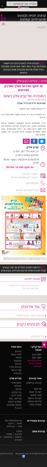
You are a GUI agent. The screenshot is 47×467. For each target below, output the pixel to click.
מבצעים (22, 15)
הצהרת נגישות (35, 398)
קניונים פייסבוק (6, 453)
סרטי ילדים (16, 395)
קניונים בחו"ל (15, 366)
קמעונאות (8, 436)
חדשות (41, 23)
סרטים (18, 389)
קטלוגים (25, 19)
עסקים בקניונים (18, 432)
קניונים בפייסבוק (34, 382)
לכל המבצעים (37, 336)
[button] (2, 6)
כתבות (32, 23)
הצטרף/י (3, 22)
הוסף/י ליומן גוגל (29, 173)
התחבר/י (3, 27)
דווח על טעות (35, 391)
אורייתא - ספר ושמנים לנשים (14, 400)
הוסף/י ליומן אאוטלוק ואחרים (24, 177)
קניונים (41, 15)
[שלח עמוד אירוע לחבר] (26, 141)
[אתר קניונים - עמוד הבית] (44, 347)
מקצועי (41, 27)
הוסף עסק (37, 357)
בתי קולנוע (16, 392)
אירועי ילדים (38, 19)
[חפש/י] (10, 3)
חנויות (32, 15)
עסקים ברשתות (14, 435)
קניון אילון (11, 426)
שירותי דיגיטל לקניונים (35, 365)
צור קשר (38, 388)
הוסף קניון (37, 354)
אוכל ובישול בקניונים (16, 371)
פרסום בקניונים (35, 360)
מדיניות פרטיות (35, 401)
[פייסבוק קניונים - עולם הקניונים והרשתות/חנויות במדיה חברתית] (1, 15)
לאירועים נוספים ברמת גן (27, 155)
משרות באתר (35, 404)
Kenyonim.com (22, 453)
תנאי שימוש (36, 395)
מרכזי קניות (16, 354)
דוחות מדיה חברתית (16, 384)
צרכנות (18, 363)
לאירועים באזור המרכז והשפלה (30, 315)
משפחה (22, 23)
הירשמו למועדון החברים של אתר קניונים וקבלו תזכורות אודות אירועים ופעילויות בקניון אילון (23, 269)
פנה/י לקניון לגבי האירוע (27, 190)
